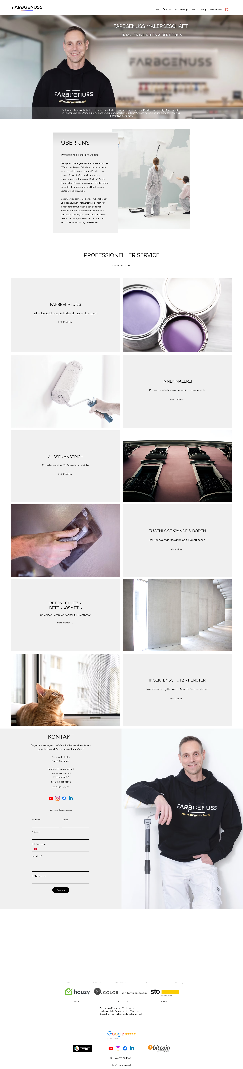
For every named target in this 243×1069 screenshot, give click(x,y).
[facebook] (64, 798)
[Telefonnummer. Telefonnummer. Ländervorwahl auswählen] (36, 849)
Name (65, 820)
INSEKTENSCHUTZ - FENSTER (177, 680)
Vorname (37, 820)
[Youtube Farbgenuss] (50, 798)
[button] (70, 1021)
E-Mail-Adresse (39, 876)
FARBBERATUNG (65, 304)
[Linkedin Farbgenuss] (70, 798)
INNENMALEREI (177, 381)
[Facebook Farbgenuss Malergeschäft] (125, 1048)
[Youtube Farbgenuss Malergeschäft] (111, 1048)
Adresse (36, 832)
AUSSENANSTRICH (65, 457)
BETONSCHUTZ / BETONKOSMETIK (65, 605)
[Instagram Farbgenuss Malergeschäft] (118, 1048)
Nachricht (37, 856)
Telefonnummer (39, 844)
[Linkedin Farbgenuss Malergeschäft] (132, 1048)
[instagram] (57, 798)
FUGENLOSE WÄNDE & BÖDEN (177, 531)
